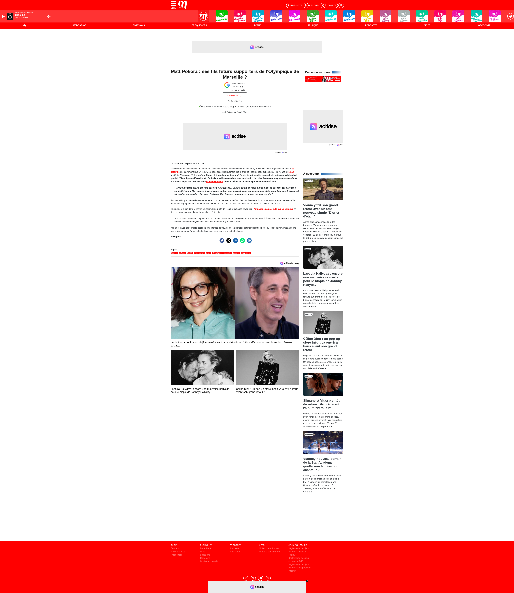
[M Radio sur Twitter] (253, 578)
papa (208, 253)
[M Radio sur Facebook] (245, 578)
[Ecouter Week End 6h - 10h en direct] (323, 78)
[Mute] (49, 16)
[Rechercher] (341, 5)
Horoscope (484, 25)
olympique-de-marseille (221, 253)
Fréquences (199, 25)
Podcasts (371, 25)
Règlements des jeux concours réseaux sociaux (298, 551)
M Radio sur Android (269, 551)
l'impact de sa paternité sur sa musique (273, 209)
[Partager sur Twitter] (228, 241)
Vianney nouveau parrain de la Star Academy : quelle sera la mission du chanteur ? (322, 464)
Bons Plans (205, 548)
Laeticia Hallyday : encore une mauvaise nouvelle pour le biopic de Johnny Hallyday (323, 279)
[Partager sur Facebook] (221, 241)
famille (189, 253)
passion (236, 253)
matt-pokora (199, 253)
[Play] (3, 16)
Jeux (427, 25)
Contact (175, 548)
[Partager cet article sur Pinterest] (235, 241)
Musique (313, 25)
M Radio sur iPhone (269, 548)
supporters (245, 253)
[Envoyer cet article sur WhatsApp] (242, 241)
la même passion (214, 181)
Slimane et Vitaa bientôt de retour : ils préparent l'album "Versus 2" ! (321, 404)
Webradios (79, 25)
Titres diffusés (178, 551)
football (174, 253)
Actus (257, 25)
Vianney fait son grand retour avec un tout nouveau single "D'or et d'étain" (321, 210)
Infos (202, 551)
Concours (205, 558)
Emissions (139, 25)
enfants (182, 253)
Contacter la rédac (209, 561)
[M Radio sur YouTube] (260, 578)
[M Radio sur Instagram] (268, 578)
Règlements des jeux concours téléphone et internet (299, 567)
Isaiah (291, 172)
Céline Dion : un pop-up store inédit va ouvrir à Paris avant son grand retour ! (321, 344)
